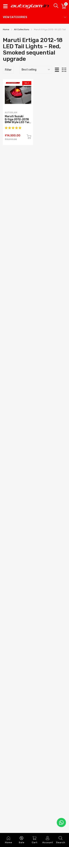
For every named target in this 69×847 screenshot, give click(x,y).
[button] (13, 128)
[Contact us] (61, 822)
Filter (8, 69)
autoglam (11, 112)
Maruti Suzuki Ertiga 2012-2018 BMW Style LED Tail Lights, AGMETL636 (17, 122)
